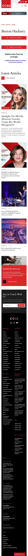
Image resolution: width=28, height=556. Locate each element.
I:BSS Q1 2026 (18, 425)
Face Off (5, 381)
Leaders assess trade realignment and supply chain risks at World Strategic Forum (8, 497)
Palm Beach (5, 357)
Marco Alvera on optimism (18, 442)
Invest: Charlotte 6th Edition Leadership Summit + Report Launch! (19, 400)
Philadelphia (5, 359)
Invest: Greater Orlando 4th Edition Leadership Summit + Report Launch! (20, 381)
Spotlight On (5, 377)
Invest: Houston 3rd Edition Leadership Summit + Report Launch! (19, 413)
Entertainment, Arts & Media (7, 396)
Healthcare (5, 400)
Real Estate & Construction (6, 409)
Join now (21, 305)
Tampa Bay (5, 369)
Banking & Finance (7, 391)
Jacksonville (5, 347)
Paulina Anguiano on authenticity (19, 446)
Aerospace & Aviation (7, 389)
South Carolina (6, 367)
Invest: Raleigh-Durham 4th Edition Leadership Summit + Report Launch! (20, 406)
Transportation (6, 423)
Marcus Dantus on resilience (19, 453)
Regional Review (6, 383)
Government (5, 398)
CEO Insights (6, 385)
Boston (4, 334)
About (4, 535)
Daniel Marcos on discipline (18, 439)
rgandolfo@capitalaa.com (9, 518)
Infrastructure (6, 403)
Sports (4, 414)
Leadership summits (7, 379)
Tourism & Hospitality (7, 419)
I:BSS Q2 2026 (18, 423)
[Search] (22, 5)
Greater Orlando (6, 343)
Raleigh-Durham (6, 363)
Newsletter (5, 543)
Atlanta (4, 332)
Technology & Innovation (6, 417)
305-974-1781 (6, 508)
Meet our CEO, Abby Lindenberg (10, 547)
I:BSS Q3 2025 (18, 429)
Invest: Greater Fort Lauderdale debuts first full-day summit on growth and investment (8, 477)
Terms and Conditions (16, 308)
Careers (4, 541)
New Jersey (5, 355)
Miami (4, 349)
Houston (5, 345)
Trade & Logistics (6, 421)
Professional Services (7, 405)
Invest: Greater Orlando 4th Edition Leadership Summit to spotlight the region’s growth (8, 470)
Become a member (7, 545)
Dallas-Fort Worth (7, 338)
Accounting (5, 387)
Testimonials (5, 539)
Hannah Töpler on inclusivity (19, 449)
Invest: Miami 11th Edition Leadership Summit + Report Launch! (19, 387)
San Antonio (5, 365)
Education (5, 393)
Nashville (5, 353)
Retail (4, 412)
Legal (4, 407)
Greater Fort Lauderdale (5, 340)
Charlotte (5, 336)
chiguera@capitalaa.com (8, 507)
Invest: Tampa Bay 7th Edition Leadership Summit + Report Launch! (20, 394)
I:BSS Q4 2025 (18, 427)
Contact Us (5, 537)
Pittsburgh (5, 361)
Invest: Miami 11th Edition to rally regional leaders (8, 465)
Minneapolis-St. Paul (7, 351)
